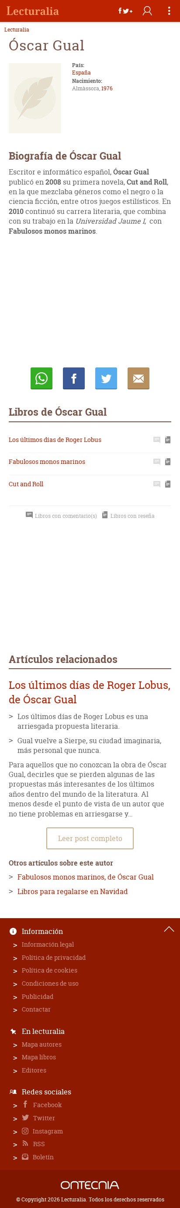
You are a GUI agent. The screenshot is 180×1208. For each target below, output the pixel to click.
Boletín (42, 1157)
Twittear (106, 378)
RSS (38, 1144)
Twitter (43, 1118)
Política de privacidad (54, 957)
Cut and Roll (26, 484)
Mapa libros (39, 1057)
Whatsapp (41, 378)
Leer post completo (90, 838)
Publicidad (37, 996)
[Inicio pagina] (169, 929)
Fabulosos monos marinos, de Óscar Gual (85, 877)
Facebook (47, 1105)
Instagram (47, 1131)
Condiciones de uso (50, 983)
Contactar (36, 1009)
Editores (34, 1070)
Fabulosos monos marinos (47, 461)
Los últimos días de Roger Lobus (55, 439)
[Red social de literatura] (33, 11)
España (81, 72)
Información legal (48, 944)
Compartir (74, 378)
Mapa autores (42, 1044)
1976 (107, 88)
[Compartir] (125, 11)
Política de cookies (49, 970)
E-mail (138, 378)
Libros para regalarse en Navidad (72, 891)
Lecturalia (16, 29)
